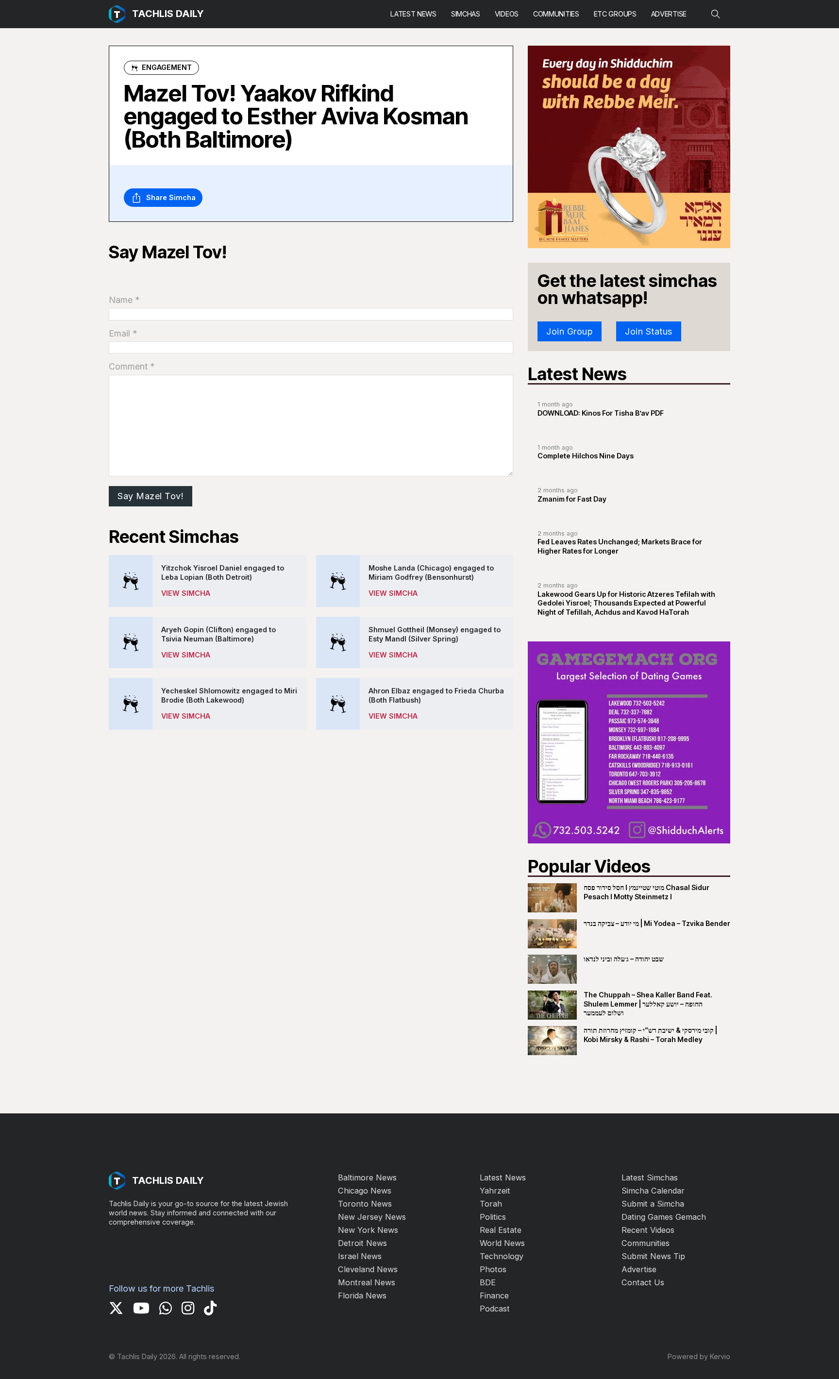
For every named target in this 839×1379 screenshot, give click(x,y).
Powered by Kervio (699, 1356)
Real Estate (500, 1230)
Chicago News (364, 1190)
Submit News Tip (653, 1256)
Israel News (360, 1256)
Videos (507, 14)
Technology (501, 1256)
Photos (493, 1269)
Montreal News (366, 1282)
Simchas (465, 14)
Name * (124, 300)
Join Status (648, 331)
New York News (368, 1230)
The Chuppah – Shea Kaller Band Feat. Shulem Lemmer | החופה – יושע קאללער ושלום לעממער (648, 1004)
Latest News (413, 14)
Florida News (362, 1295)
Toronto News (365, 1204)
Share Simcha (171, 197)
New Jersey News (372, 1217)
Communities (556, 14)
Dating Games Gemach (663, 1217)
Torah (491, 1204)
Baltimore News (367, 1177)
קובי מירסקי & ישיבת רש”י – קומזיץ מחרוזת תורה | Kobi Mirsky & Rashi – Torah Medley (650, 1034)
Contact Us (642, 1282)
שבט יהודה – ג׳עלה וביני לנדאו (624, 959)
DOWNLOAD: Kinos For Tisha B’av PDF (600, 413)
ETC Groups (615, 14)
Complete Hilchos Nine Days (585, 456)
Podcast (495, 1308)
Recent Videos (647, 1230)
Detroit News (362, 1243)
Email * (123, 333)
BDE (488, 1282)
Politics (493, 1217)
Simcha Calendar (653, 1190)
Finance (494, 1295)
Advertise (669, 14)
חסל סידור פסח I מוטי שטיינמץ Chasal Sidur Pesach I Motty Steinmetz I (646, 892)
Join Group (569, 331)
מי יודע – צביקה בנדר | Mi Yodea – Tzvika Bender (657, 923)
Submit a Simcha (652, 1204)
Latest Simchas (649, 1177)
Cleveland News (368, 1269)
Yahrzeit (495, 1190)
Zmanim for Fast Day (571, 499)
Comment (132, 366)
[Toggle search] (715, 14)
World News (502, 1243)
